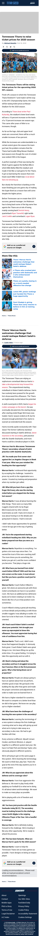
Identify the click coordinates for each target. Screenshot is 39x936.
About (4, 895)
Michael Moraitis (10, 43)
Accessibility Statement (27, 914)
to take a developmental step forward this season (18, 384)
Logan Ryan (30, 216)
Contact (5, 899)
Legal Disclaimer (8, 914)
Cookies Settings (25, 917)
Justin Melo (8, 342)
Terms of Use (7, 910)
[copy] (14, 46)
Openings (22, 895)
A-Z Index (5, 917)
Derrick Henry (23, 210)
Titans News (12, 315)
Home (4, 315)
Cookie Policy (23, 910)
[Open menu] (3, 3)
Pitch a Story (7, 906)
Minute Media (11, 922)
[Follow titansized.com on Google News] (33, 246)
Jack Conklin (7, 216)
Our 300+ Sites (24, 899)
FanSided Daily (24, 903)
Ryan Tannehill (18, 213)
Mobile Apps (7, 903)
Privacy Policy (23, 906)
